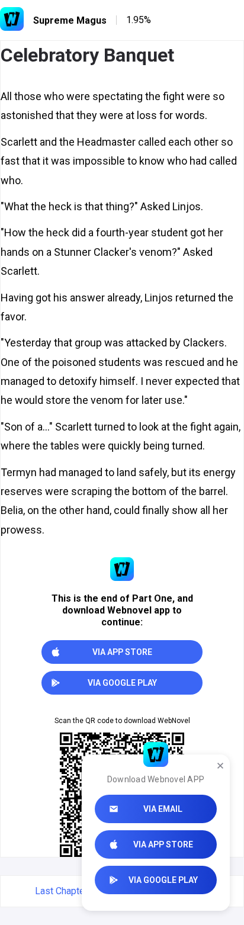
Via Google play (163, 880)
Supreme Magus (70, 20)
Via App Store (163, 844)
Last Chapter (61, 891)
